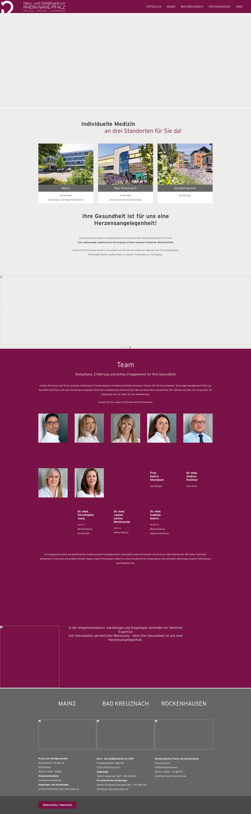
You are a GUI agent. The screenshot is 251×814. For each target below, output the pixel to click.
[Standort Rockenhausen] (185, 164)
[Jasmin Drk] (53, 592)
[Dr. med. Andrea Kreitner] (198, 482)
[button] (178, 6)
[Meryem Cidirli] (125, 592)
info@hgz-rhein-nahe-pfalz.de (170, 776)
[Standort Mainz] (65, 164)
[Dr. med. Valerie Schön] (125, 482)
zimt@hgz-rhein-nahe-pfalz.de (112, 789)
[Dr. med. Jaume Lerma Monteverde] (125, 521)
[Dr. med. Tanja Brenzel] (125, 428)
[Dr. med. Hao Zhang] (198, 428)
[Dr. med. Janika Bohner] (53, 482)
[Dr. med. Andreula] (89, 428)
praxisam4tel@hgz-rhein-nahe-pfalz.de (58, 789)
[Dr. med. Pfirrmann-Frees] (161, 428)
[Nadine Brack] (89, 592)
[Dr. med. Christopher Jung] (89, 521)
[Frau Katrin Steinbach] (161, 482)
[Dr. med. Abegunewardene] (53, 428)
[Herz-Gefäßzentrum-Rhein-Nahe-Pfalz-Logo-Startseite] (44, 6)
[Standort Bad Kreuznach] (125, 164)
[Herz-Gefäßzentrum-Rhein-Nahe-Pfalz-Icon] (7, 6)
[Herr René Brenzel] (53, 521)
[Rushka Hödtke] (161, 592)
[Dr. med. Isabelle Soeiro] (161, 521)
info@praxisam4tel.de (49, 780)
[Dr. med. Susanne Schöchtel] (89, 482)
